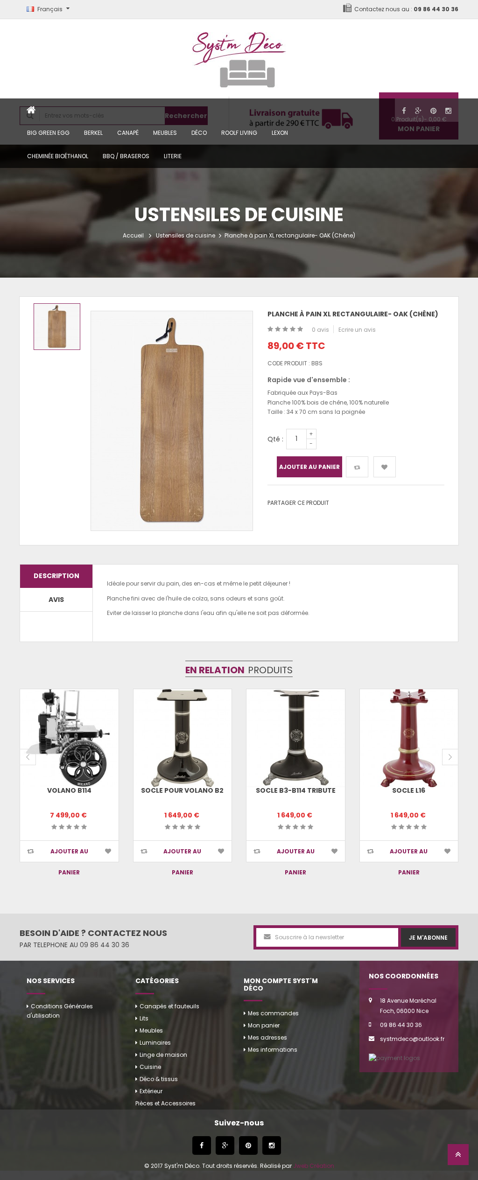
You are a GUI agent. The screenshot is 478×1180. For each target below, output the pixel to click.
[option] (57, 326)
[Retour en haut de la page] (458, 1157)
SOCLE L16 (408, 790)
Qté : (275, 439)
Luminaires (155, 1043)
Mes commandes (273, 1013)
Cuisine (150, 1067)
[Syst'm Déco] (239, 55)
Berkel (93, 133)
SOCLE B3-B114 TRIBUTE (296, 790)
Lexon (280, 133)
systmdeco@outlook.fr (412, 1039)
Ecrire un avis (357, 330)
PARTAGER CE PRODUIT (298, 503)
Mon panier (264, 1025)
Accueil (133, 235)
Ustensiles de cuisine (185, 235)
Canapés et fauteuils (169, 1006)
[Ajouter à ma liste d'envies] (384, 466)
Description (56, 575)
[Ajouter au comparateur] (357, 466)
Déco (199, 133)
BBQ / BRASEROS (126, 156)
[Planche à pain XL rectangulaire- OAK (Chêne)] (57, 326)
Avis (56, 599)
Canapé (128, 133)
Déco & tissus (159, 1079)
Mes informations (272, 1050)
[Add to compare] (30, 851)
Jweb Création (313, 1166)
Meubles (165, 133)
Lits (144, 1018)
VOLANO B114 (69, 790)
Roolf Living (239, 133)
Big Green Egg (48, 133)
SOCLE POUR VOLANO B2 (182, 790)
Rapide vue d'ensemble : (308, 379)
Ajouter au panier (309, 467)
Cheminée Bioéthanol (57, 156)
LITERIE (173, 156)
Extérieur (151, 1091)
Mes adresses (267, 1037)
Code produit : (288, 363)
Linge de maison (163, 1055)
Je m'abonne (428, 938)
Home (31, 109)
